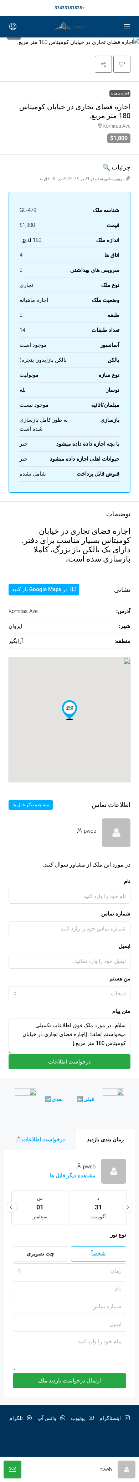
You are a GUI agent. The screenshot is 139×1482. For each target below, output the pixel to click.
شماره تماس (115, 913)
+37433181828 (69, 7)
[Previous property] (113, 1099)
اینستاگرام (110, 1418)
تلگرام (16, 1418)
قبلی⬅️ (85, 1099)
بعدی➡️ (54, 1099)
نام (127, 881)
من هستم (119, 978)
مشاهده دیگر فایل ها (30, 804)
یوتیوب (78, 1418)
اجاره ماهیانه (120, 93)
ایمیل (124, 946)
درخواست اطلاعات (69, 1062)
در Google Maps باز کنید (40, 589)
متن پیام (121, 1011)
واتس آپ (47, 1418)
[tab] (105, 1139)
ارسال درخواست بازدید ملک (69, 1380)
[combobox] (69, 993)
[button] (121, 64)
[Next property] (25, 1099)
